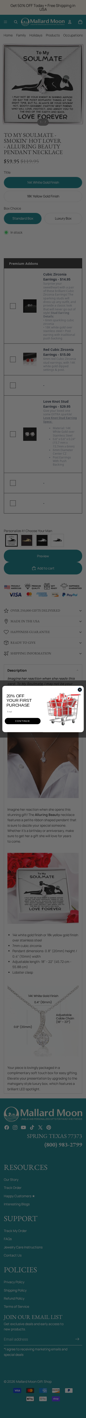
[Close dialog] (80, 690)
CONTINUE (22, 721)
